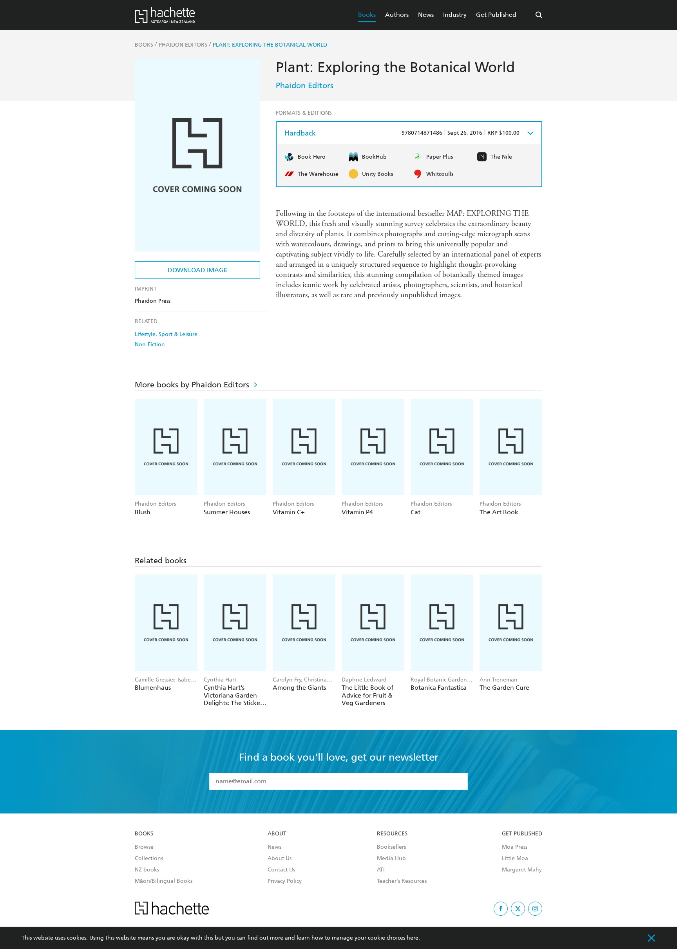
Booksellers (391, 847)
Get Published (496, 14)
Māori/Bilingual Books (163, 881)
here (412, 938)
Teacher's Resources (402, 881)
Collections (149, 858)
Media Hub (391, 858)
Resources (392, 834)
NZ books (147, 870)
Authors (397, 14)
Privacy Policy (285, 881)
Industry (455, 14)
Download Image (197, 270)
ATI (381, 870)
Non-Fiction (150, 344)
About (277, 834)
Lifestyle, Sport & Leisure (166, 334)
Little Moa (515, 858)
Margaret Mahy (522, 870)
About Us (279, 858)
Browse (144, 847)
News (426, 14)
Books (367, 14)
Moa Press (514, 847)
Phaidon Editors (304, 85)
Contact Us (281, 870)
